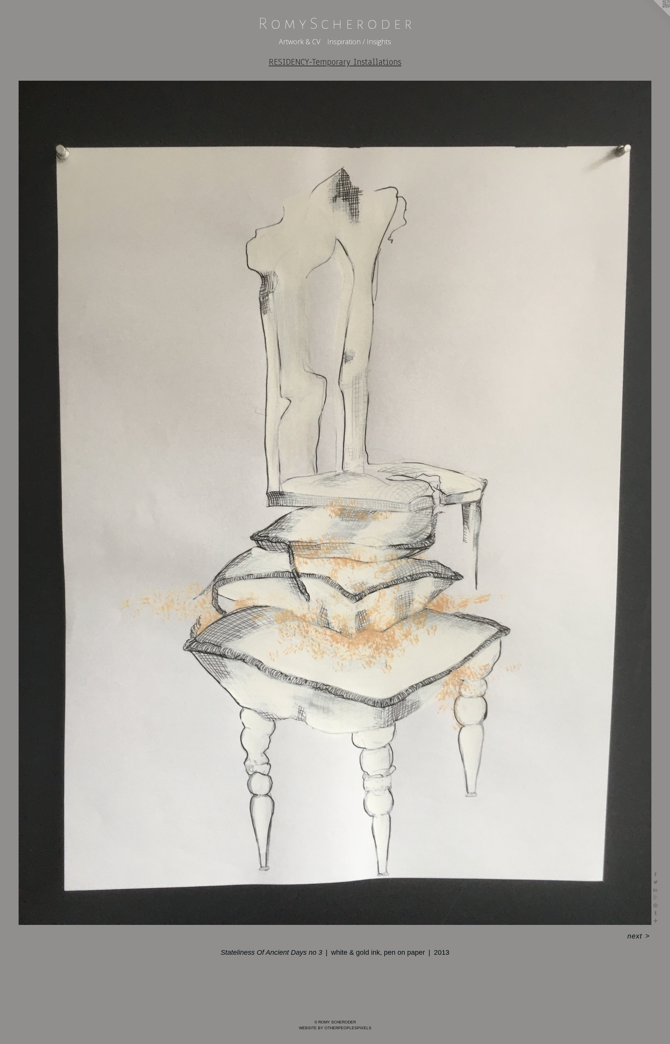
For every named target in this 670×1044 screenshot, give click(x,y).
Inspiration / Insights (359, 41)
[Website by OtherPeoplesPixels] (654, 15)
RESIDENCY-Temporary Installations (335, 62)
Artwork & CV (299, 41)
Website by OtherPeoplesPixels (335, 1028)
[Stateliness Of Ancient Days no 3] (335, 503)
